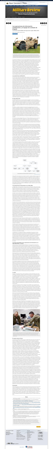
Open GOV (28, 439)
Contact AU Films (19, 432)
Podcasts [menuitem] (17, 5)
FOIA (27, 438)
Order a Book (18, 433)
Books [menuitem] (7, 5)
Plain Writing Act (29, 435)
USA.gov (28, 440)
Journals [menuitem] (11, 5)
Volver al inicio (38, 426)
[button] (16, 0)
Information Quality (29, 434)
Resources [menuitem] (36, 5)
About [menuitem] (33, 5)
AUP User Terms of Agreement (31, 432)
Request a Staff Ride (19, 434)
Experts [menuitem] (25, 5)
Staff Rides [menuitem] (21, 5)
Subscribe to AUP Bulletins (20, 435)
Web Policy (28, 433)
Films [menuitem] (14, 5)
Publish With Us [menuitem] (29, 5)
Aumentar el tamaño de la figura (37, 174)
